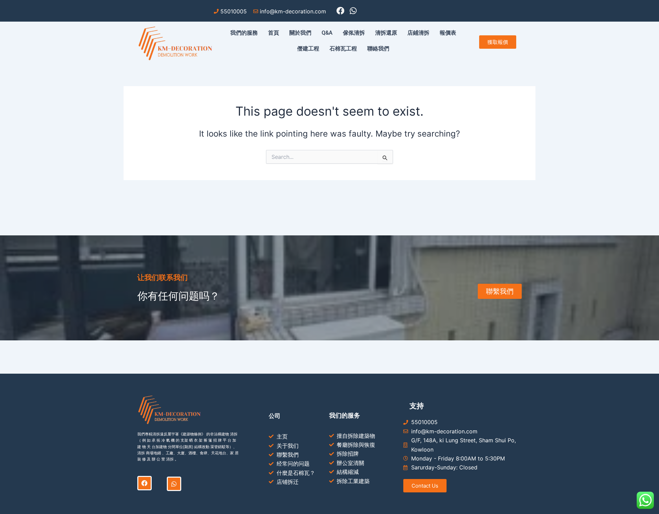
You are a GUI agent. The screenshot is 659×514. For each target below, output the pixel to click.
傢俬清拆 (354, 33)
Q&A (327, 33)
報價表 (448, 33)
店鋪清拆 (418, 33)
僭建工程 (308, 48)
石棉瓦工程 (343, 48)
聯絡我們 (378, 48)
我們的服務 (244, 33)
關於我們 (300, 33)
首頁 (273, 33)
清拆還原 (386, 33)
